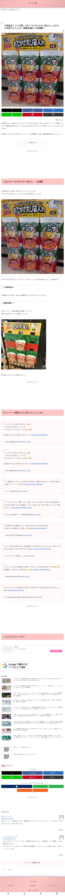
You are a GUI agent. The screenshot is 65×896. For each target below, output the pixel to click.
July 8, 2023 (28, 535)
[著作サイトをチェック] (16, 786)
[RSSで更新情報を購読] (32, 790)
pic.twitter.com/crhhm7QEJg (15, 590)
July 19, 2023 (25, 576)
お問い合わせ (11, 885)
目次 (30, 142)
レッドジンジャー (8, 836)
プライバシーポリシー (53, 885)
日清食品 (11, 765)
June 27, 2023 (25, 442)
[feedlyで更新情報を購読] (48, 786)
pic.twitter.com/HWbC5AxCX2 (22, 507)
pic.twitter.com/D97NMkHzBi (33, 484)
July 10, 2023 (36, 514)
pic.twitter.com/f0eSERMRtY (39, 435)
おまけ (4, 765)
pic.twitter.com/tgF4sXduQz (41, 569)
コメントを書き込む (32, 863)
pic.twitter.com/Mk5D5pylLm (38, 528)
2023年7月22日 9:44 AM (9, 838)
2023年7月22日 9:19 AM (7, 818)
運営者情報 (32, 885)
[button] (53, 114)
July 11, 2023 (23, 491)
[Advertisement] (32, 14)
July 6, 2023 (30, 556)
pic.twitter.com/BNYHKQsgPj (42, 549)
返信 (61, 830)
